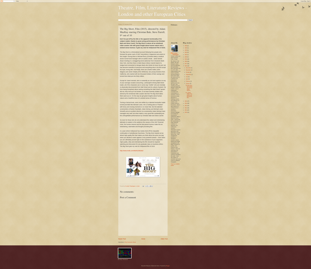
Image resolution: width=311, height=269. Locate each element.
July (187, 76)
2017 (186, 63)
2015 (186, 101)
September (188, 74)
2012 (186, 107)
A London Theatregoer (176, 54)
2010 (186, 112)
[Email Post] (143, 186)
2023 (186, 52)
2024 (186, 50)
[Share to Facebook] (150, 186)
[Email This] (146, 186)
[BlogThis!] (147, 186)
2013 (186, 105)
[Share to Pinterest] (152, 186)
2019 (186, 59)
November (188, 70)
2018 (186, 61)
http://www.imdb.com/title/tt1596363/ (131, 151)
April (187, 79)
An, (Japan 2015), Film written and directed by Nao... (189, 95)
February (188, 81)
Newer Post (122, 239)
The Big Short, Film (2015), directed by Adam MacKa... (189, 88)
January (188, 83)
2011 (186, 110)
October (188, 72)
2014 (186, 103)
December (188, 67)
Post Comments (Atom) (130, 242)
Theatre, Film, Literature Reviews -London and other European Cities (152, 10)
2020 (186, 57)
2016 (186, 65)
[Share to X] (149, 186)
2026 (186, 45)
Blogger (168, 265)
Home (143, 239)
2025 (186, 48)
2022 (186, 54)
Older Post (164, 239)
